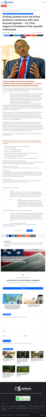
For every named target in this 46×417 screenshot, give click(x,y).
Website (25, 335)
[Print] (34, 236)
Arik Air (23, 224)
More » (41, 244)
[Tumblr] (15, 236)
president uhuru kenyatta (23, 408)
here (6, 163)
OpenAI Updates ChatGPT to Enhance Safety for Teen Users (37, 360)
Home (4, 10)
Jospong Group (28, 224)
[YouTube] (8, 246)
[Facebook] (7, 236)
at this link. (28, 182)
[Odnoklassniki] (26, 236)
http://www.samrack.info (21, 406)
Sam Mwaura (5, 32)
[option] (23, 260)
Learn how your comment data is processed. (24, 343)
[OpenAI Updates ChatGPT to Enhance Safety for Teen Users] (37, 354)
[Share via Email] (32, 236)
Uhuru (38, 408)
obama (16, 408)
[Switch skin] (42, 3)
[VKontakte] (24, 236)
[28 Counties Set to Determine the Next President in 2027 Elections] (23, 368)
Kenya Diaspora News (21, 13)
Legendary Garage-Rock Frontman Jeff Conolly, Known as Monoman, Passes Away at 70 (13, 261)
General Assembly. (11, 226)
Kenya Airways (35, 406)
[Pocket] (29, 236)
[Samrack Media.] (8, 2)
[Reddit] (21, 236)
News (28, 13)
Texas (35, 408)
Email (4, 335)
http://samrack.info (13, 406)
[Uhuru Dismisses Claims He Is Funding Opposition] (9, 354)
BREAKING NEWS (10, 13)
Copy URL (29, 230)
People (31, 13)
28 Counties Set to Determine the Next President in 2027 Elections (23, 374)
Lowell (40, 406)
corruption (3, 406)
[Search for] (44, 3)
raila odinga (30, 408)
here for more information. (33, 167)
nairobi (13, 408)
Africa (7, 10)
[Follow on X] (8, 32)
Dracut (7, 406)
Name (4, 331)
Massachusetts (3, 408)
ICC (27, 406)
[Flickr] (7, 246)
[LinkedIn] (13, 236)
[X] (10, 236)
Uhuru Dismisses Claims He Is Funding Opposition (8, 360)
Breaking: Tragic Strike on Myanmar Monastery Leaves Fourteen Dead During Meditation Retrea (8, 375)
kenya (30, 406)
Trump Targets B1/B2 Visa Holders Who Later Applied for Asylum (18, 5)
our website (12, 172)
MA (43, 406)
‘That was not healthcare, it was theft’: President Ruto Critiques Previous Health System (22, 361)
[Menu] (1, 3)
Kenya (15, 13)
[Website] (4, 246)
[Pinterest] (18, 236)
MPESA (9, 408)
